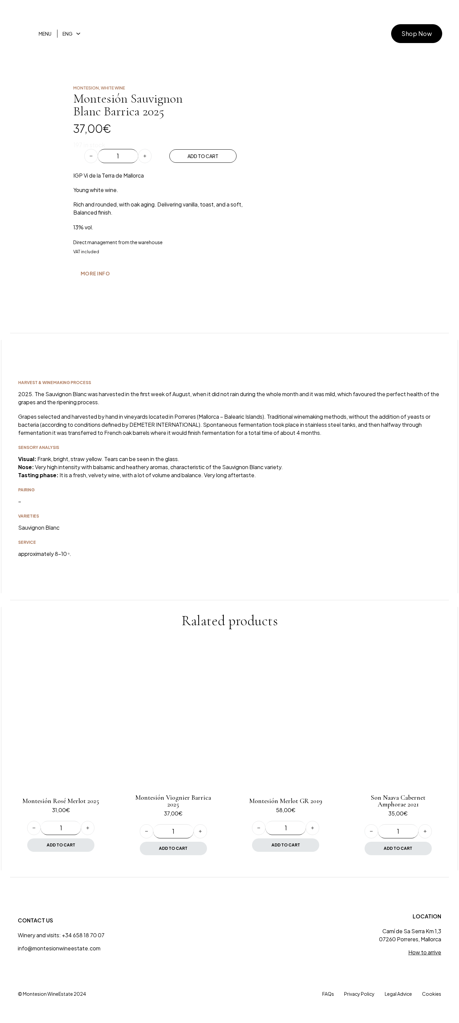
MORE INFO (95, 273)
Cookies (431, 994)
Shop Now (417, 33)
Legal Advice (398, 994)
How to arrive (424, 952)
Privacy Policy (359, 994)
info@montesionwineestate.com (59, 948)
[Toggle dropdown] (78, 33)
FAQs (328, 994)
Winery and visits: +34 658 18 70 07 (61, 935)
